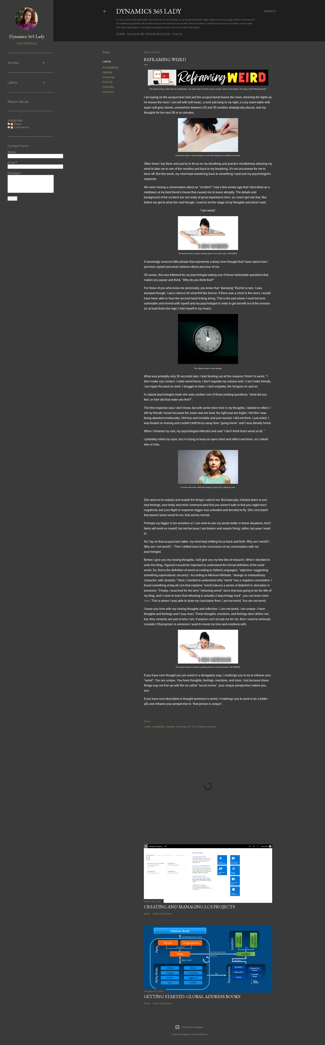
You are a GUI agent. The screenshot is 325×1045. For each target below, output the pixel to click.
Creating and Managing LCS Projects (189, 907)
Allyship (107, 72)
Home (120, 34)
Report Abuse (18, 101)
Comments (21, 127)
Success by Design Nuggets (148, 34)
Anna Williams (199, 1034)
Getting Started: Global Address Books (192, 996)
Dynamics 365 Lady (148, 11)
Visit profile (27, 43)
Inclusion (108, 92)
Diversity (108, 87)
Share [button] (106, 52)
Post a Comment (162, 913)
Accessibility (110, 67)
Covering (108, 77)
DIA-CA (177, 34)
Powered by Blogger (192, 1027)
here (147, 600)
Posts (17, 124)
